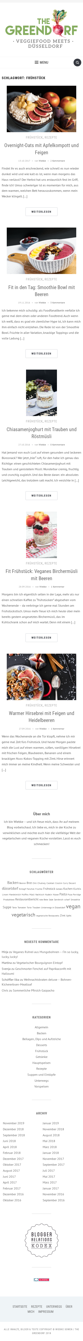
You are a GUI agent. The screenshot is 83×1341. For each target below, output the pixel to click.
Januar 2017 (51, 1188)
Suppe (7, 907)
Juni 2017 (9, 1176)
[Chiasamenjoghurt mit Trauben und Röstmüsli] (41, 392)
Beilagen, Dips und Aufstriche (41, 1039)
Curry (65, 883)
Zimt (62, 915)
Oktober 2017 (12, 1164)
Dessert (72, 883)
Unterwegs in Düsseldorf (53, 907)
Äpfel (68, 915)
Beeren (22, 883)
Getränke (41, 1057)
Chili (35, 883)
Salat (51, 899)
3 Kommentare (57, 302)
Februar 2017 (12, 1188)
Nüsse (56, 894)
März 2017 (50, 1182)
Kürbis (77, 889)
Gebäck (59, 889)
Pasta (63, 894)
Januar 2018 (51, 1153)
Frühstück (34, 137)
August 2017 (11, 1170)
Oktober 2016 (12, 1200)
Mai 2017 (49, 1176)
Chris (5, 990)
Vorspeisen (41, 1086)
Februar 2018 (12, 1153)
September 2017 (54, 1164)
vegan (73, 906)
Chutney (41, 883)
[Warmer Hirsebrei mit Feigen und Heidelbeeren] (41, 676)
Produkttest (8, 899)
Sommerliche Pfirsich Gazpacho (33, 990)
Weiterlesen (41, 211)
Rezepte (51, 137)
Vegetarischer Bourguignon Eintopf (39, 963)
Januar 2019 (51, 1123)
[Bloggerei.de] (41, 1279)
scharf (67, 899)
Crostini (58, 883)
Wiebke (42, 160)
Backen (13, 882)
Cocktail (50, 883)
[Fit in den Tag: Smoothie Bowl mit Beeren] (41, 250)
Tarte (14, 907)
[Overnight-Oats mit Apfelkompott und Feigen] (41, 108)
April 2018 (10, 1147)
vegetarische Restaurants (47, 915)
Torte (29, 907)
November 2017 (53, 1159)
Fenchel (31, 888)
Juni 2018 (9, 1141)
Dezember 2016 (13, 1194)
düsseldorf (10, 888)
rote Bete (43, 899)
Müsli (32, 894)
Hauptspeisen (41, 1063)
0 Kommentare (57, 444)
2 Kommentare (57, 160)
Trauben (36, 907)
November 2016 (53, 1194)
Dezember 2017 (13, 1159)
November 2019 (13, 1123)
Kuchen (68, 889)
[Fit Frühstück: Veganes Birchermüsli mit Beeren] (41, 534)
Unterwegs (42, 1080)
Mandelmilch (15, 894)
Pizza (70, 894)
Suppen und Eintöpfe (41, 1074)
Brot (29, 883)
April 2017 (10, 1182)
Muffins (25, 894)
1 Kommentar (57, 586)
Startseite (20, 1306)
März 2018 (50, 1147)
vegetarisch (23, 914)
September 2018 (14, 1135)
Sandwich (59, 899)
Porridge (77, 894)
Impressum (45, 1312)
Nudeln (48, 894)
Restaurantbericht (26, 899)
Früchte (38, 889)
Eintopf (22, 888)
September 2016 (54, 1200)
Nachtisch (39, 894)
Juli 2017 (49, 1170)
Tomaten (22, 907)
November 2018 (53, 1129)
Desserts (41, 1045)
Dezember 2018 (13, 1129)
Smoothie (75, 899)
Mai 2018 (49, 1141)
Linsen (5, 894)
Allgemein (41, 1027)
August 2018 (51, 1135)
